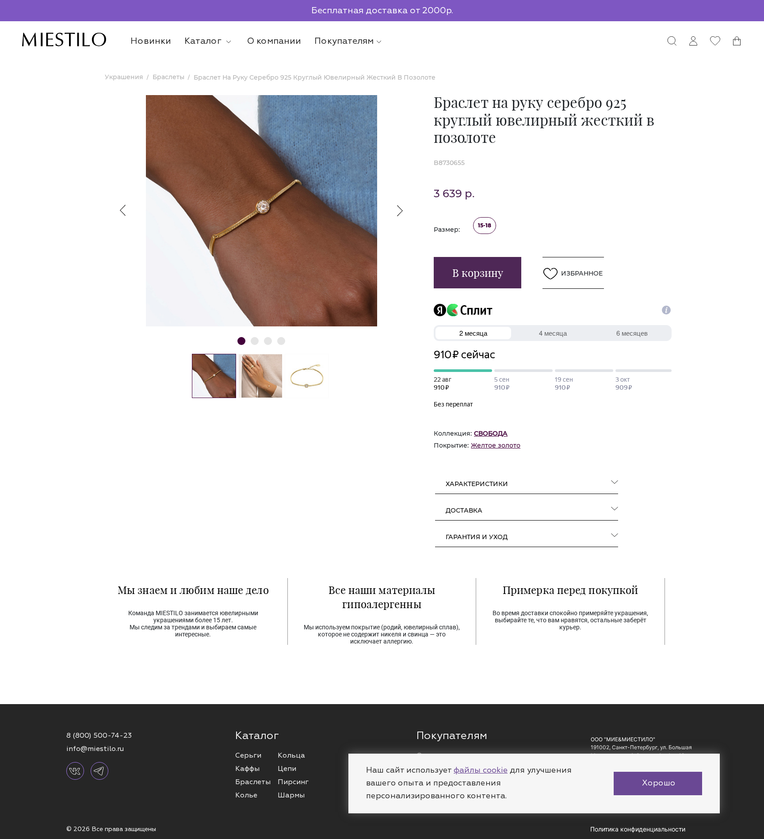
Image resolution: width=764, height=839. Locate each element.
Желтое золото (495, 445)
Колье (246, 795)
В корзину (477, 272)
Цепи (287, 768)
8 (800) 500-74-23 (99, 735)
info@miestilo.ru (95, 748)
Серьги (248, 755)
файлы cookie (481, 770)
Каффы (247, 768)
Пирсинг (293, 782)
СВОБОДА (491, 433)
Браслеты (253, 782)
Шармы (291, 795)
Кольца (291, 755)
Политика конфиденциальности (637, 829)
